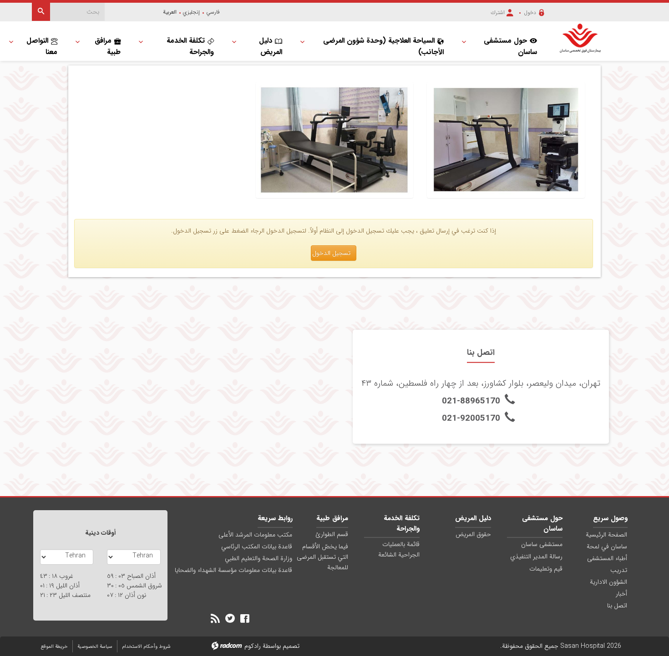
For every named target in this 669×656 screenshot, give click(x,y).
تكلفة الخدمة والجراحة (402, 523)
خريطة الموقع (54, 647)
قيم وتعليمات (546, 569)
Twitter (230, 618)
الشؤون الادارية (608, 582)
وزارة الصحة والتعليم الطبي (258, 558)
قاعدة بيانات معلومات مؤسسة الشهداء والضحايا (233, 570)
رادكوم (252, 646)
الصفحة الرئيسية (606, 535)
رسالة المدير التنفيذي (536, 557)
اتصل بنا (617, 606)
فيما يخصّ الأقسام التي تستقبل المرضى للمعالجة (322, 557)
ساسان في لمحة (607, 547)
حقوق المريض (473, 534)
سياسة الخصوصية (94, 647)
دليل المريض (473, 518)
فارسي (213, 12)
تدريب (618, 570)
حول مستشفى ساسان (542, 523)
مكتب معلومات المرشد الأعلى (255, 535)
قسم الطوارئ (331, 534)
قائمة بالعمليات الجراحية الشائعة (399, 549)
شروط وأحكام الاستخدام (146, 647)
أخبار (621, 594)
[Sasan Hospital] (580, 38)
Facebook (244, 618)
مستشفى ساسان (542, 544)
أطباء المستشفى (607, 558)
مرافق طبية (332, 518)
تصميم (291, 646)
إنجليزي (191, 12)
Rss (215, 618)
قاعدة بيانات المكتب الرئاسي (256, 547)
